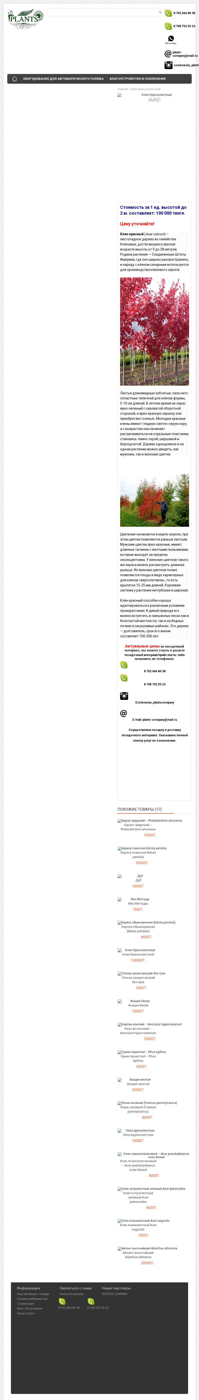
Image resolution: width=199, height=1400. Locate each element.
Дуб (138, 880)
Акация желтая (138, 1084)
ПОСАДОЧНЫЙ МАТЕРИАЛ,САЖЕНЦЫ (84, 88)
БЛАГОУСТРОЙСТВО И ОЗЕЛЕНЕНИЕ (138, 79)
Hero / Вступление (29, 1308)
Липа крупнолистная (138, 1135)
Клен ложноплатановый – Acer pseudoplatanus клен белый (138, 1165)
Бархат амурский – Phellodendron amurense (138, 827)
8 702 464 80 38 (184, 13)
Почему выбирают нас (32, 1299)
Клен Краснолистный (145, 89)
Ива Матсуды (138, 903)
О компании (25, 1303)
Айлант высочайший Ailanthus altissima (138, 1255)
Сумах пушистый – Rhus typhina (138, 1058)
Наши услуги (25, 1313)
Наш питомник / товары (33, 1294)
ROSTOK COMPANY (115, 1294)
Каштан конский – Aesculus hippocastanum (138, 1031)
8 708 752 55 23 (184, 26)
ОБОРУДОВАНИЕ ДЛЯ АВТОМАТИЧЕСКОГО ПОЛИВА (63, 79)
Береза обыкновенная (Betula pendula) (138, 929)
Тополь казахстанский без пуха (138, 980)
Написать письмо (71, 1294)
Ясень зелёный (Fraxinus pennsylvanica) (138, 1109)
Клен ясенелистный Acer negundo (138, 1227)
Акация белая (138, 1005)
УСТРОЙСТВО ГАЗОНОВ (29, 88)
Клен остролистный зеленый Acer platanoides (138, 1197)
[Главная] (14, 79)
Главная (122, 89)
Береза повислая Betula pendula (138, 855)
